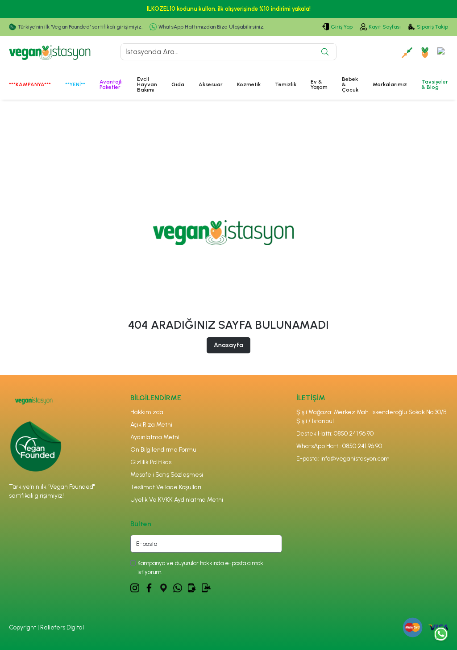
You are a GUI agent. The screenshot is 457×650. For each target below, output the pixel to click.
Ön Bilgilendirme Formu (163, 449)
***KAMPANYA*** (30, 84)
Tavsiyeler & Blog (434, 84)
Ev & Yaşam (319, 84)
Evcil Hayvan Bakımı (147, 84)
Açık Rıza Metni (151, 424)
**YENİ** (75, 84)
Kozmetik (249, 84)
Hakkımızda (146, 412)
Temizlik (285, 84)
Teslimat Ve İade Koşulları (165, 487)
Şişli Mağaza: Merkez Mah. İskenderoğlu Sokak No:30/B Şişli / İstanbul (371, 416)
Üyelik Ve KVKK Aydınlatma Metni (176, 499)
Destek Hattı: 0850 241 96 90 (335, 433)
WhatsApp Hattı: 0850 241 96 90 (339, 446)
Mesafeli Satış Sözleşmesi (166, 474)
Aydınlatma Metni (154, 437)
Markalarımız (390, 84)
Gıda (177, 84)
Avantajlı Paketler (111, 84)
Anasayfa (228, 345)
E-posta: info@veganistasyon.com (343, 458)
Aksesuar (211, 84)
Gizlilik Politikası (151, 462)
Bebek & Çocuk (350, 84)
